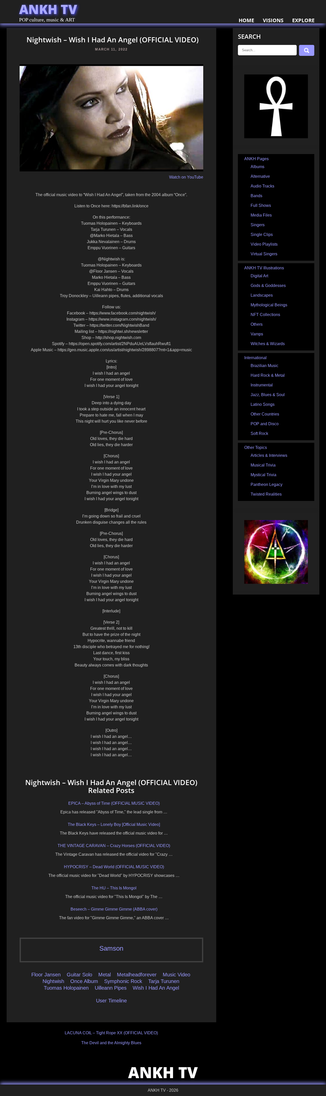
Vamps (257, 334)
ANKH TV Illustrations (264, 268)
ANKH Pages (256, 159)
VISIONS (273, 20)
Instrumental (262, 385)
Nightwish (53, 981)
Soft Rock (259, 433)
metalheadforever (137, 974)
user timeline (111, 1000)
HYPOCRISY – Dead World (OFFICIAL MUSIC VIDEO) (114, 867)
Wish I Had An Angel (156, 988)
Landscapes (262, 295)
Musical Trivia (263, 465)
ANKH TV (48, 9)
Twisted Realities (266, 494)
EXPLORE (303, 20)
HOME (246, 20)
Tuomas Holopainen (66, 988)
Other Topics (255, 447)
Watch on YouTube (186, 177)
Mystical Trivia (263, 475)
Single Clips (262, 234)
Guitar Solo (79, 974)
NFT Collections (265, 314)
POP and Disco (265, 424)
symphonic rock (123, 981)
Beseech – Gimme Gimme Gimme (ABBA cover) (114, 909)
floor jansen (46, 974)
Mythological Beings (269, 305)
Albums (257, 167)
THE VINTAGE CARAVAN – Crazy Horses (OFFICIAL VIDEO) (114, 845)
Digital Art (259, 276)
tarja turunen (163, 981)
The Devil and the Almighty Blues (111, 1043)
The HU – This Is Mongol (114, 888)
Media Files (261, 215)
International (255, 358)
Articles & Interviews (269, 455)
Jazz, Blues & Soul (268, 395)
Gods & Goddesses (268, 285)
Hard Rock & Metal (268, 375)
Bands (256, 196)
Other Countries (265, 414)
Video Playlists (264, 244)
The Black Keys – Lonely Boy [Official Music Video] (114, 824)
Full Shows (261, 205)
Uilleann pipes (111, 988)
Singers (258, 225)
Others (257, 324)
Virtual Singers (264, 254)
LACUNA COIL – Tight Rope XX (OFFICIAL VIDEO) (111, 1033)
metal (104, 974)
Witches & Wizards (268, 344)
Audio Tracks (262, 186)
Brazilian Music (264, 365)
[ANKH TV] (276, 137)
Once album (84, 981)
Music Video (176, 974)
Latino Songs (263, 404)
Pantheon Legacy (266, 484)
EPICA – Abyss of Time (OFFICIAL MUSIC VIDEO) (114, 803)
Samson (111, 948)
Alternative (260, 176)
